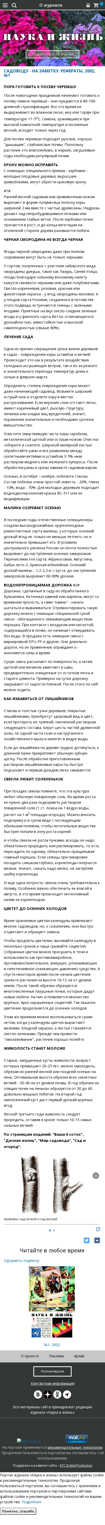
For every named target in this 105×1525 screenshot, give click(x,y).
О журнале (50, 5)
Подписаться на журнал (52, 54)
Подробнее (31, 1501)
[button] (96, 1176)
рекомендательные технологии (75, 1447)
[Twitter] (86, 1240)
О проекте (30, 1356)
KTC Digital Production (76, 1465)
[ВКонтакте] (97, 1240)
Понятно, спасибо (18, 1511)
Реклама (56, 1356)
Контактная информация (52, 1383)
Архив (79, 1356)
